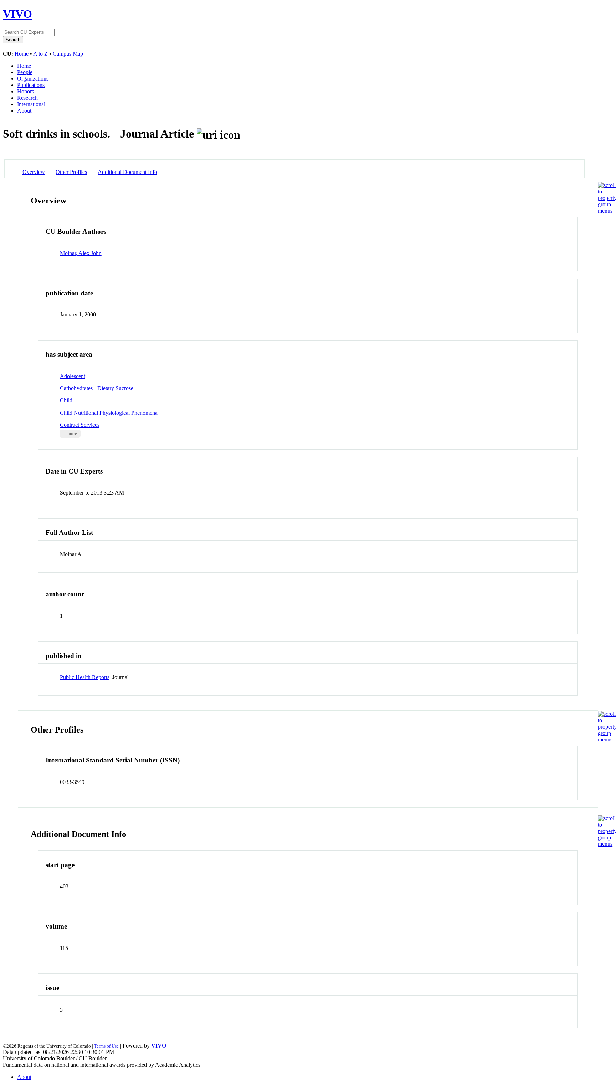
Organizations (32, 79)
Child (66, 400)
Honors (25, 91)
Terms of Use (106, 1046)
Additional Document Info (127, 172)
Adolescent (72, 376)
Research (27, 98)
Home (22, 54)
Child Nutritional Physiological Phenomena (109, 413)
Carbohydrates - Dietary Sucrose (96, 388)
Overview (33, 172)
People (24, 72)
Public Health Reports (84, 677)
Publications (31, 85)
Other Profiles (71, 172)
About (24, 111)
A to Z (40, 54)
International (31, 104)
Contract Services (79, 425)
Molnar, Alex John (81, 253)
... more (70, 433)
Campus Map (68, 54)
